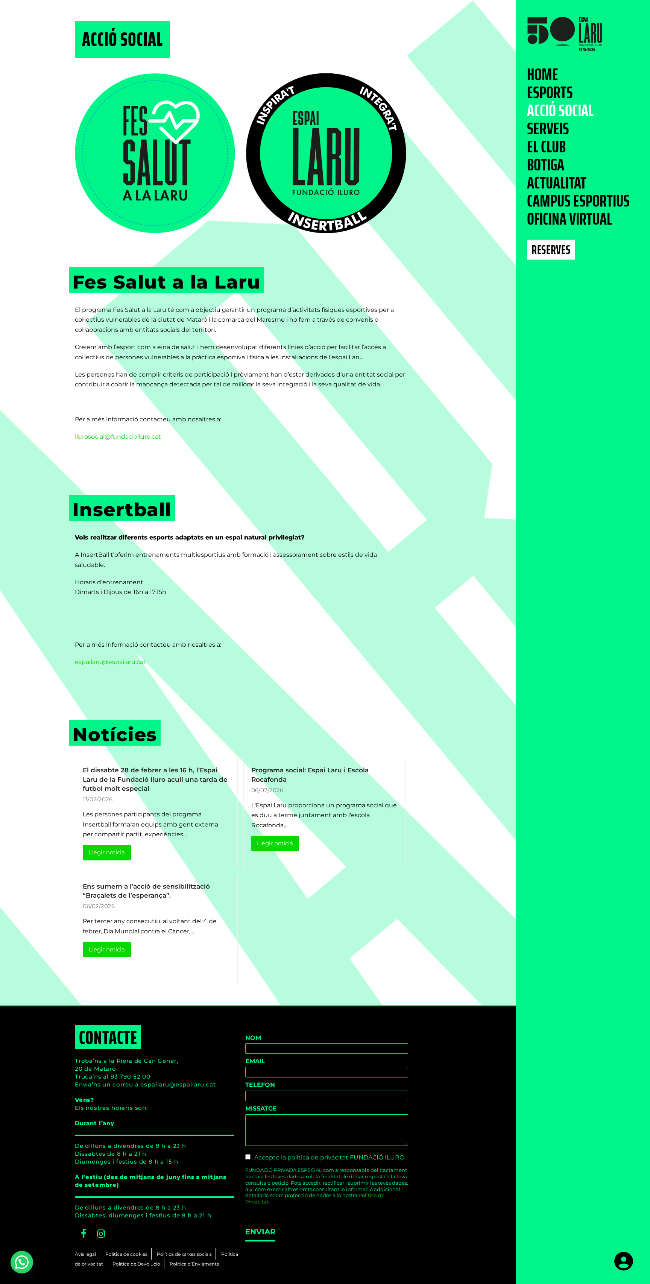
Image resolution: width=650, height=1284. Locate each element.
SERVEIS (548, 129)
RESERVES (551, 249)
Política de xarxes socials (184, 1254)
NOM (253, 1037)
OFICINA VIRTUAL (569, 219)
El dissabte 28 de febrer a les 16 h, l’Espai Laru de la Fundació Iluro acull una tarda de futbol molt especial (155, 779)
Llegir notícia (107, 852)
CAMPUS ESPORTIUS (578, 201)
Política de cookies (126, 1254)
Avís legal (85, 1254)
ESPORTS (550, 93)
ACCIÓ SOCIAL (560, 111)
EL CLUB (546, 147)
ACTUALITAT (556, 183)
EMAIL (255, 1061)
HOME (542, 75)
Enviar (260, 1231)
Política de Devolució (136, 1264)
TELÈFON (260, 1084)
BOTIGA (545, 165)
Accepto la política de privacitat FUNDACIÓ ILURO (329, 1157)
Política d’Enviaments (194, 1264)
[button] (22, 1262)
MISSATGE (261, 1108)
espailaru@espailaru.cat (110, 662)
